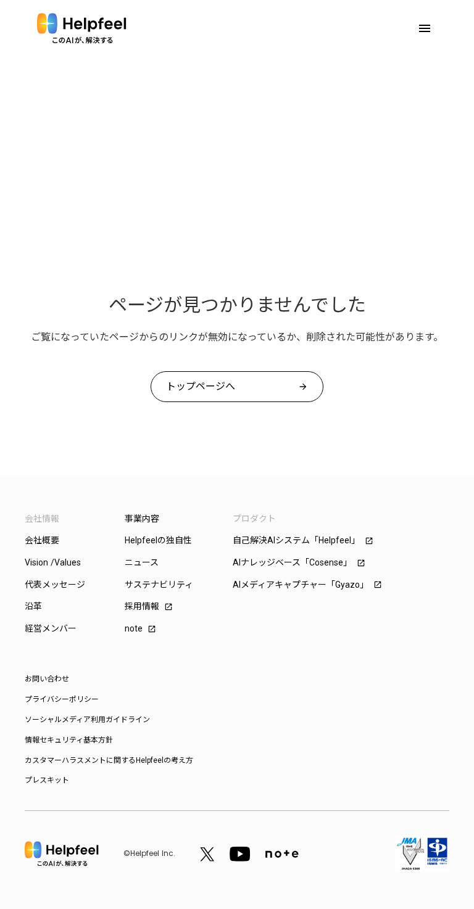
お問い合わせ (47, 679)
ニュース (142, 562)
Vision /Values (53, 562)
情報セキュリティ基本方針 (69, 740)
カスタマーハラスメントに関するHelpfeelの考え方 (109, 760)
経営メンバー (51, 628)
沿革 (33, 606)
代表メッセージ (55, 585)
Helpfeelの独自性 (158, 540)
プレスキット (47, 780)
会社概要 (42, 540)
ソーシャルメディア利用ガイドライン (87, 719)
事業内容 (142, 519)
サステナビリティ (159, 585)
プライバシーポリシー (62, 699)
